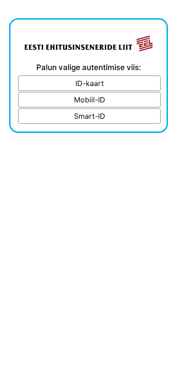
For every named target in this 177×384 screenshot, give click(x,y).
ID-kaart (89, 83)
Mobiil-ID (89, 99)
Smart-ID (89, 116)
